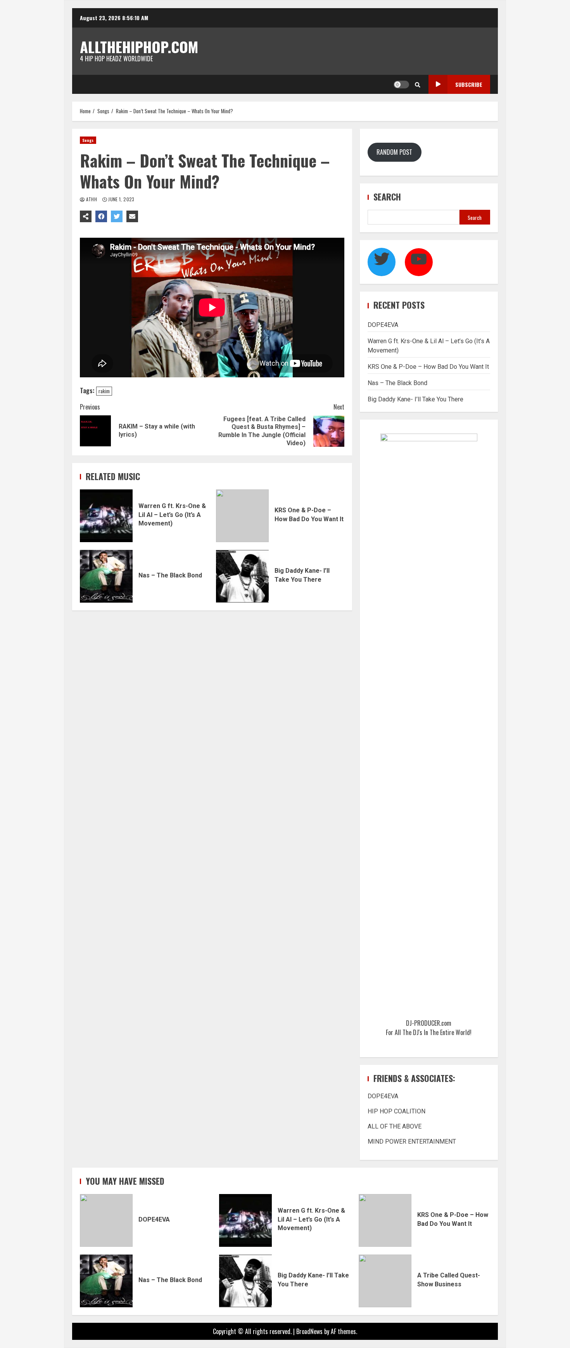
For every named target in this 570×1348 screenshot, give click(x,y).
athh (91, 199)
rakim (104, 391)
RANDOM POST (394, 152)
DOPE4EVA (383, 324)
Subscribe (468, 84)
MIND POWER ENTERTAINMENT (412, 1141)
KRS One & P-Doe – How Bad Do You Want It (242, 515)
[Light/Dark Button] (401, 84)
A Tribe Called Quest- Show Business (385, 1281)
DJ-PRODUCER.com (428, 1023)
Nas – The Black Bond (106, 576)
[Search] (417, 84)
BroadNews (309, 1331)
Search (387, 196)
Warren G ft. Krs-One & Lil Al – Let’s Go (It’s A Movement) (106, 515)
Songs (88, 140)
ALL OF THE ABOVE (394, 1126)
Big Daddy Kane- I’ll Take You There (242, 576)
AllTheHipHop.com (139, 46)
